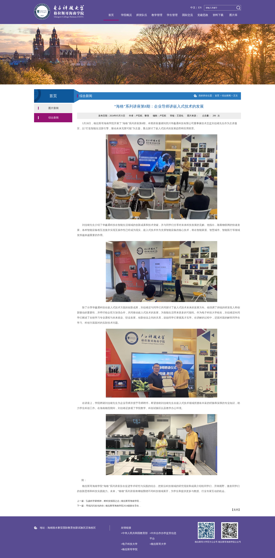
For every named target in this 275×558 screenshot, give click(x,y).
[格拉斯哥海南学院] (59, 11)
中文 (192, 7)
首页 (111, 15)
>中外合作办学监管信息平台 (163, 536)
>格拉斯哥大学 (158, 544)
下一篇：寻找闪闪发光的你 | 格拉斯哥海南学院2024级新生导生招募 (110, 506)
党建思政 (202, 15)
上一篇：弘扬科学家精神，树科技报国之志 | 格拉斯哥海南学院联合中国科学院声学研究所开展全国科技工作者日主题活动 (110, 501)
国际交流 (187, 15)
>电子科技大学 (129, 544)
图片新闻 (53, 108)
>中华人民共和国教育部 (134, 533)
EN (200, 7)
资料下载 (218, 15)
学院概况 (126, 15)
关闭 (235, 510)
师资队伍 (141, 15)
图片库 (233, 15)
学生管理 (172, 15)
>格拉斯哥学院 (129, 549)
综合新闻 (53, 117)
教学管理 (157, 15)
